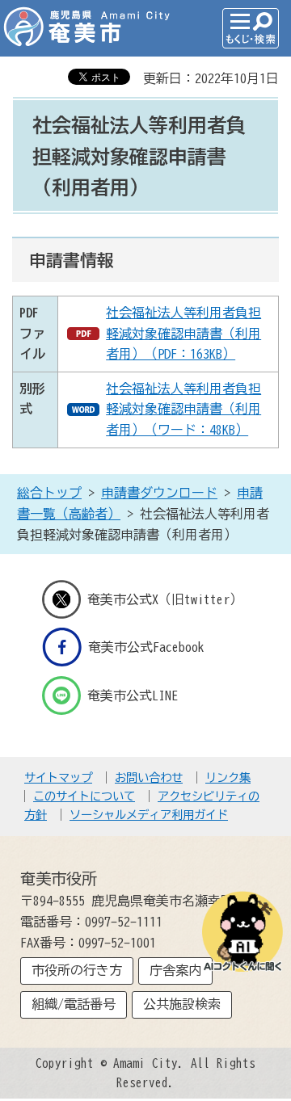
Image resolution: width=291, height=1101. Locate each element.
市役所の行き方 (77, 970)
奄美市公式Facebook (146, 647)
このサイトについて (84, 796)
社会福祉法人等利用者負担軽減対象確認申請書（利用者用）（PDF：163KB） (183, 333)
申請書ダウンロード (159, 492)
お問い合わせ (149, 777)
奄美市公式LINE (132, 694)
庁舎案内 (175, 970)
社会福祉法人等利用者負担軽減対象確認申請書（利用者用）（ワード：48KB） (183, 409)
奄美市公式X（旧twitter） (164, 599)
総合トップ (49, 492)
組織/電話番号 (74, 1004)
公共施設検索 (182, 1004)
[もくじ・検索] (250, 28)
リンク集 (228, 777)
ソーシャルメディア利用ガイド (149, 815)
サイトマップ (58, 777)
